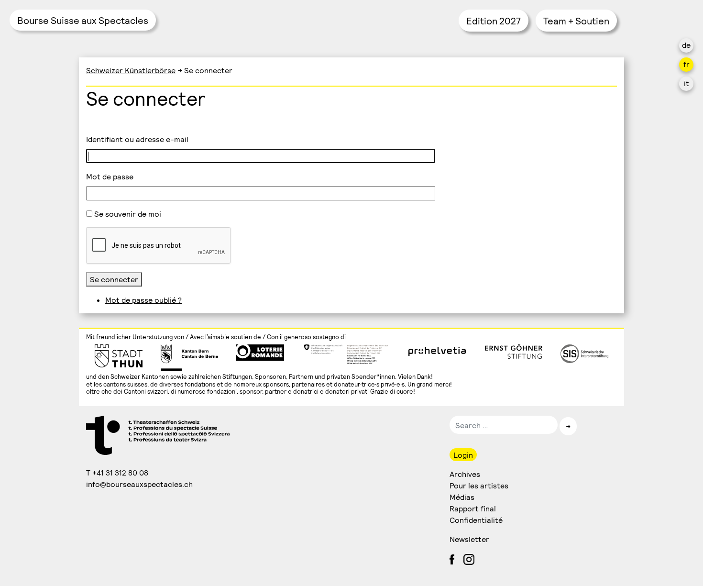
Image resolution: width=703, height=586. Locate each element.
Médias (462, 496)
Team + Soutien (576, 20)
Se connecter (114, 279)
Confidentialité (476, 519)
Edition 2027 (493, 20)
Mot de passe (109, 176)
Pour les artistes (479, 485)
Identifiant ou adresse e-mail (137, 139)
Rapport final (473, 508)
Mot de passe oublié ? (143, 299)
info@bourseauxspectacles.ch (140, 483)
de (686, 44)
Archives (465, 473)
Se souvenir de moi (127, 213)
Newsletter (469, 538)
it (686, 83)
